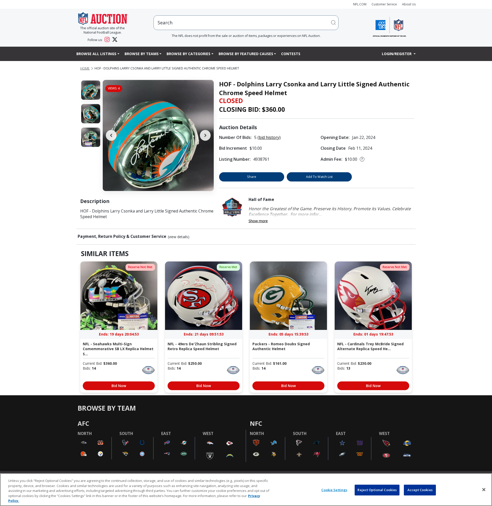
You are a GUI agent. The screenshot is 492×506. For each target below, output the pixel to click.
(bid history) (269, 137)
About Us (409, 4)
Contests (290, 53)
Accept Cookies (420, 490)
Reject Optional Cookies (377, 490)
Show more (258, 220)
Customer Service (384, 4)
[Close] (483, 489)
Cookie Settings (334, 490)
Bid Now (118, 385)
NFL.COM (359, 4)
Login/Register (397, 53)
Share (251, 177)
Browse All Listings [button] (96, 53)
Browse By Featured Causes (246, 53)
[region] (246, 489)
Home (85, 68)
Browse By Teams (142, 53)
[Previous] (111, 135)
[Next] (205, 135)
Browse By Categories (188, 53)
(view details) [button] (178, 237)
